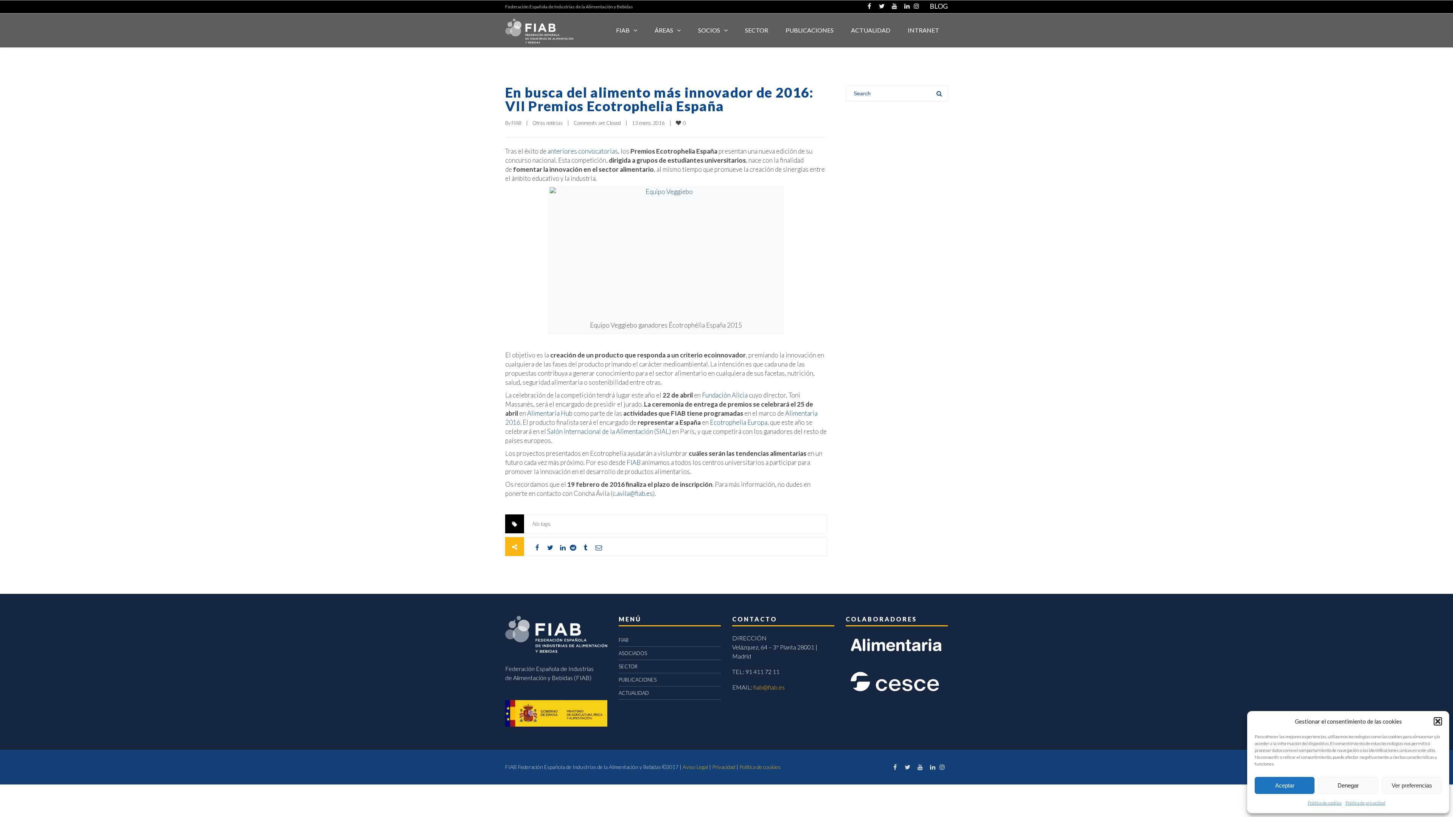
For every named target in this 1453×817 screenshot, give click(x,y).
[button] (1438, 721)
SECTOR (756, 30)
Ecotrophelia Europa (738, 422)
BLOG (939, 6)
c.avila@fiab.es (633, 493)
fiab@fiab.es (769, 687)
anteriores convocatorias (583, 151)
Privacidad (723, 767)
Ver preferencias (1412, 785)
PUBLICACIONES (637, 680)
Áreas (664, 30)
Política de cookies (1325, 803)
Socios (709, 30)
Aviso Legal (695, 767)
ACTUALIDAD (870, 30)
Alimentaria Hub (549, 413)
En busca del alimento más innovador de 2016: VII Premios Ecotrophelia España (659, 99)
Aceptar (1284, 785)
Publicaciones (810, 30)
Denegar (1348, 785)
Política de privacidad (1365, 803)
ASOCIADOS (633, 653)
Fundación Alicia (725, 395)
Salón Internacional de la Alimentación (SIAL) (609, 431)
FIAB (623, 30)
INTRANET (923, 30)
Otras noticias (547, 123)
